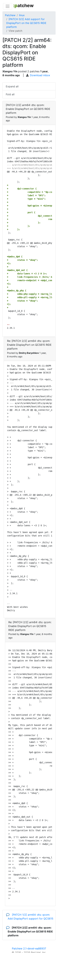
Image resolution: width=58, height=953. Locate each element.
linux (22, 15)
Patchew (10, 15)
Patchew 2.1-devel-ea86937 (29, 948)
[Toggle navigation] (7, 6)
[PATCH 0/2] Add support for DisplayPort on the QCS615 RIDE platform (26, 22)
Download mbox (40, 75)
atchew (23, 5)
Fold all (10, 94)
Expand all (12, 86)
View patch (15, 30)
